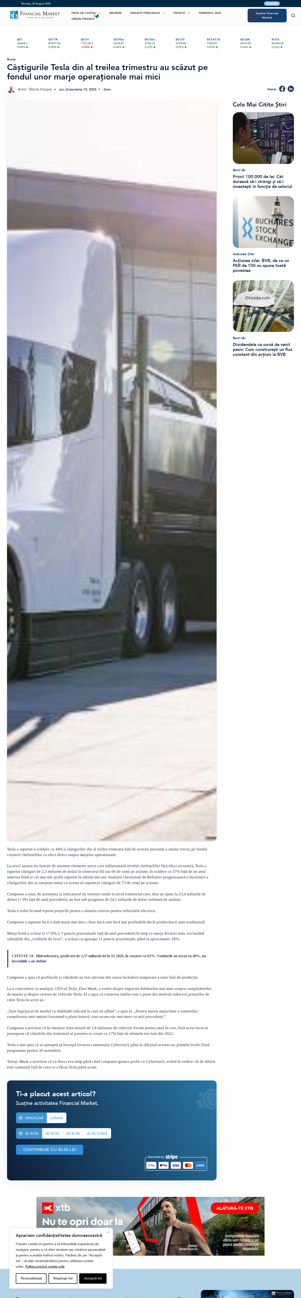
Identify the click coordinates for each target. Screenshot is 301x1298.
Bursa (11, 59)
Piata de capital (83, 13)
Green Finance (83, 18)
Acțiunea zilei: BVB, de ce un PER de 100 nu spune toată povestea (261, 265)
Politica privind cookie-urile (45, 1266)
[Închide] (108, 1232)
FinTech (179, 13)
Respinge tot (63, 1278)
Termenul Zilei (209, 13)
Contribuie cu (49, 1149)
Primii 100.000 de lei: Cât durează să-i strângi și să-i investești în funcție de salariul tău (262, 181)
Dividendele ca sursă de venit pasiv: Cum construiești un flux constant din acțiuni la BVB (263, 349)
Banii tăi (239, 170)
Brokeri (115, 13)
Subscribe (272, 3)
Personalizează (31, 1278)
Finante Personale (145, 13)
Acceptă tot (93, 1278)
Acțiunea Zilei (243, 254)
